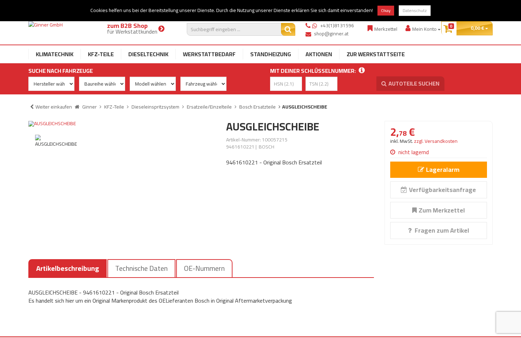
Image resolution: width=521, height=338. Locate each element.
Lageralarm (442, 169)
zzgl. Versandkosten (436, 141)
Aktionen (319, 54)
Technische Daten (141, 268)
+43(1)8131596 (337, 25)
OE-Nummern (204, 268)
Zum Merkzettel (442, 210)
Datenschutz (415, 10)
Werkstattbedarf (209, 54)
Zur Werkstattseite (376, 54)
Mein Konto (425, 29)
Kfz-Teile (101, 54)
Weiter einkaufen (53, 106)
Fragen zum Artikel (441, 230)
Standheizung (270, 54)
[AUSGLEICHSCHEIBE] (121, 124)
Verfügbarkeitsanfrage (442, 190)
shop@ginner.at (331, 33)
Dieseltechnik (148, 54)
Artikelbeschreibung (67, 268)
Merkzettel (385, 29)
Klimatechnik (54, 54)
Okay (386, 10)
